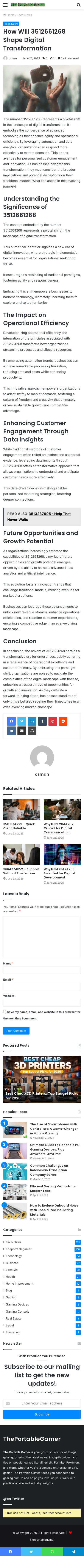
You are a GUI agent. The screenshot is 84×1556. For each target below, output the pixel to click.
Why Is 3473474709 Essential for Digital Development (59, 873)
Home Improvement (19, 1283)
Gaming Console (17, 1311)
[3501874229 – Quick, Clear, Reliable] (21, 809)
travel (10, 1325)
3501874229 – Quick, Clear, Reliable (19, 826)
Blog (9, 1290)
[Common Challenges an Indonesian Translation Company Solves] (15, 1171)
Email (8, 979)
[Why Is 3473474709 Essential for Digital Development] (62, 854)
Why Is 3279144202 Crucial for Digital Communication (58, 828)
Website (8, 995)
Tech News (24, 15)
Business (12, 1263)
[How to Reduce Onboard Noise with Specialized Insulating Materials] (15, 1211)
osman (13, 58)
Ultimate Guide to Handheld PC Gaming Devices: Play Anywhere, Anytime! (54, 1149)
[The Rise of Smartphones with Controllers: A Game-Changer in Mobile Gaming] (15, 1130)
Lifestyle (12, 1269)
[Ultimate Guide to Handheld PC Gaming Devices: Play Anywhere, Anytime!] (15, 1151)
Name (8, 963)
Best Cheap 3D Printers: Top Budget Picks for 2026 (41, 1096)
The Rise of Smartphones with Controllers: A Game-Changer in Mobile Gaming (54, 1128)
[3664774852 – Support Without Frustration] (21, 854)
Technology (14, 1256)
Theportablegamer (18, 1249)
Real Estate (14, 1318)
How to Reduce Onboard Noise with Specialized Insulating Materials (54, 1210)
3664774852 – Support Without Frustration (21, 871)
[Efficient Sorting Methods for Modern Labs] (15, 1192)
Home (10, 15)
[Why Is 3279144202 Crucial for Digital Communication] (62, 809)
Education (13, 1332)
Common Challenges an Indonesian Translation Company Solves (49, 1170)
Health (10, 1276)
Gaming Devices (17, 1304)
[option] (42, 1079)
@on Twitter (13, 1499)
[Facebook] (11, 721)
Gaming (11, 1297)
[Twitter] (21, 721)
